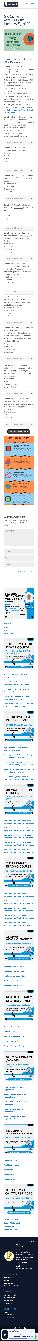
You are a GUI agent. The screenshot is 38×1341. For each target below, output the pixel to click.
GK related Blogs (10, 1226)
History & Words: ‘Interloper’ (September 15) (14, 1117)
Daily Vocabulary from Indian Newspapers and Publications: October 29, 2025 (18, 924)
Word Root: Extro (10, 1160)
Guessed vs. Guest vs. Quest (14, 1036)
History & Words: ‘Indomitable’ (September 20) (15, 1103)
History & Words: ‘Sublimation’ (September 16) (15, 1110)
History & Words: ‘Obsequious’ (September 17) (15, 1088)
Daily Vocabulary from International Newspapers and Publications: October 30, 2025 (18, 829)
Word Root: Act (9, 1174)
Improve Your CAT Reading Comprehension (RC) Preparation (16, 683)
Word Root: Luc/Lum (11, 1165)
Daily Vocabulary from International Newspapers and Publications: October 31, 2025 (18, 822)
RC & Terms (8, 1283)
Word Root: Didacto (11, 1179)
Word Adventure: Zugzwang (14, 967)
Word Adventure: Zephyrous (14, 971)
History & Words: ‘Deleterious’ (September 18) (15, 1095)
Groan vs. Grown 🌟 (11, 1041)
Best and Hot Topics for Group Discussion (15, 676)
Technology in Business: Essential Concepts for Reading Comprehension (18, 763)
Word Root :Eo (9, 1170)
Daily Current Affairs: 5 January (18, 431)
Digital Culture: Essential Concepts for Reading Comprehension (18, 749)
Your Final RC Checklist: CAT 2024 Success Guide (16, 690)
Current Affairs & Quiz (12, 1223)
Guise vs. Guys (9, 1032)
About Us (7, 1278)
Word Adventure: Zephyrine (14, 976)
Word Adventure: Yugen (13, 986)
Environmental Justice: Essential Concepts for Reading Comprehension (18, 778)
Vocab (6, 1280)
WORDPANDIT (9, 634)
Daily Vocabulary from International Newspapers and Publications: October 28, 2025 (18, 836)
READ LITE (7, 627)
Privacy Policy (9, 1298)
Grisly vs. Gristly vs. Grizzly (14, 1046)
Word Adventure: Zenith (13, 981)
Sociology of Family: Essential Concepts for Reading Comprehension (19, 756)
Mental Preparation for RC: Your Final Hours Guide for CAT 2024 (18, 698)
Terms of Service (10, 1295)
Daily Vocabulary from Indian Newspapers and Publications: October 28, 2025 (18, 909)
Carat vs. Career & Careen (13, 1027)
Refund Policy (9, 1300)
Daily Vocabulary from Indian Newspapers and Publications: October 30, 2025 (18, 902)
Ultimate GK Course (11, 1220)
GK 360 (6, 630)
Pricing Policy (9, 1303)
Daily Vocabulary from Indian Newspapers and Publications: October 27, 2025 (18, 916)
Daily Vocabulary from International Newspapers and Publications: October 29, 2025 (18, 851)
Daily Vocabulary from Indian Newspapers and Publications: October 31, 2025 (18, 895)
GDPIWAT (7, 624)
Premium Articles (10, 1229)
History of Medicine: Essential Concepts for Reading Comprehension (19, 770)
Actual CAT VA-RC (11, 1286)
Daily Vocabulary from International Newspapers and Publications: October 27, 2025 (18, 843)
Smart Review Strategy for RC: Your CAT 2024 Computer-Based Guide (19, 705)
